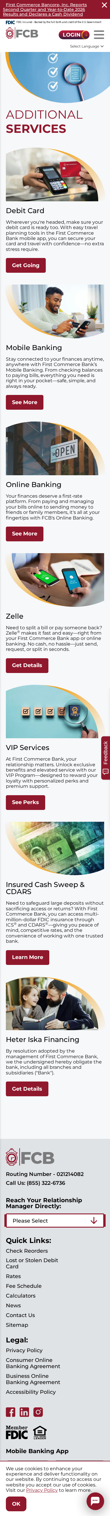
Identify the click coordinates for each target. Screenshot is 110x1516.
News (13, 1305)
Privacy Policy (24, 1350)
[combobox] (55, 1220)
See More (24, 402)
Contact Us (20, 1315)
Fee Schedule (24, 1286)
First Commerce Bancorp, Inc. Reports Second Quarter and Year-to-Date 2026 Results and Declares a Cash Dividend (45, 9)
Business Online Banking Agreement (33, 1379)
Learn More (27, 957)
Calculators (20, 1296)
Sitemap (17, 1325)
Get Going (26, 265)
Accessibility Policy (31, 1392)
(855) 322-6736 (46, 1183)
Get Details (27, 665)
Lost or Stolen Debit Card (32, 1263)
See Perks (25, 802)
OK (16, 1504)
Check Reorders (27, 1251)
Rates (13, 1276)
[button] (95, 1501)
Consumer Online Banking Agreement (33, 1363)
